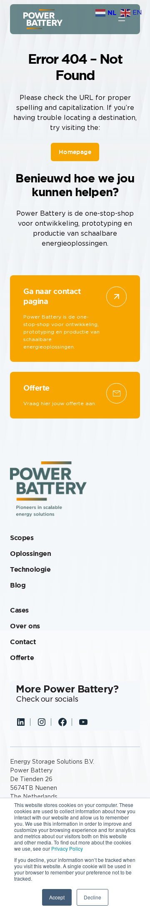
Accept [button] (57, 897)
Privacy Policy (67, 848)
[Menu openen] (122, 19)
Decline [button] (92, 897)
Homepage (75, 152)
